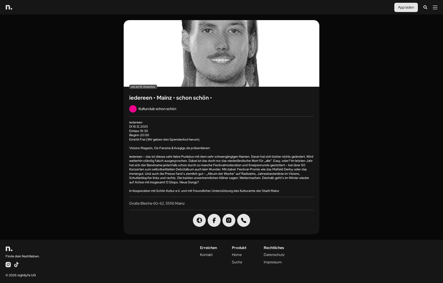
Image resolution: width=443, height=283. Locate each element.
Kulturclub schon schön (157, 108)
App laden (406, 7)
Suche (237, 262)
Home (237, 254)
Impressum (273, 262)
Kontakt (206, 254)
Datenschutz (274, 254)
